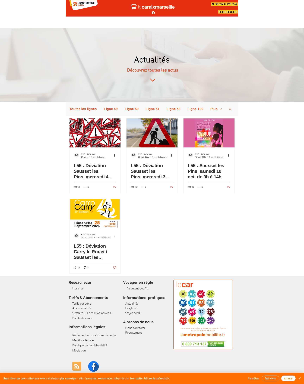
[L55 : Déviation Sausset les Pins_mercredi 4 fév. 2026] (95, 132)
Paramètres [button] (253, 378)
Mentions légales (83, 340)
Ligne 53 (173, 109)
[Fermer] (300, 378)
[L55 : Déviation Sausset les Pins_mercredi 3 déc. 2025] (152, 132)
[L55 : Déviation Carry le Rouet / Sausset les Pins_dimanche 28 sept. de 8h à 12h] (95, 213)
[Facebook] (153, 13)
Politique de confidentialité (89, 345)
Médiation (79, 350)
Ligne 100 (195, 109)
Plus (214, 109)
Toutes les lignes (83, 109)
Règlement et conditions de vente (94, 335)
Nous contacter (135, 328)
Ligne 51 (153, 109)
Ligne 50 (132, 109)
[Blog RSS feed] (76, 366)
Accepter (288, 378)
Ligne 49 (111, 109)
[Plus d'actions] (116, 155)
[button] (230, 109)
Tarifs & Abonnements (88, 297)
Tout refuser (270, 378)
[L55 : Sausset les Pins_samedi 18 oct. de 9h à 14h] (209, 132)
